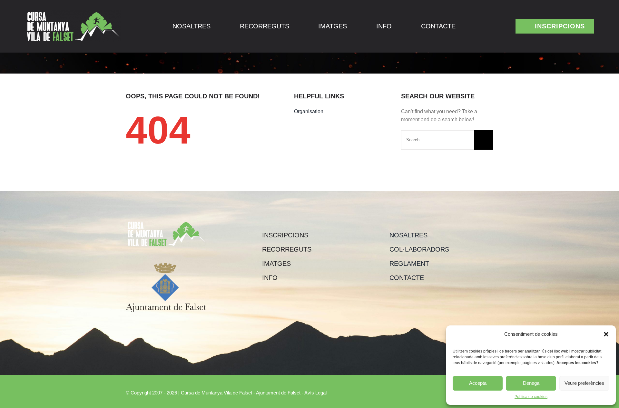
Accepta (477, 383)
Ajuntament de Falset (278, 392)
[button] (606, 334)
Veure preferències (584, 383)
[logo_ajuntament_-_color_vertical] (166, 265)
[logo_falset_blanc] (73, 12)
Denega (531, 383)
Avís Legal (315, 392)
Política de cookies (531, 396)
